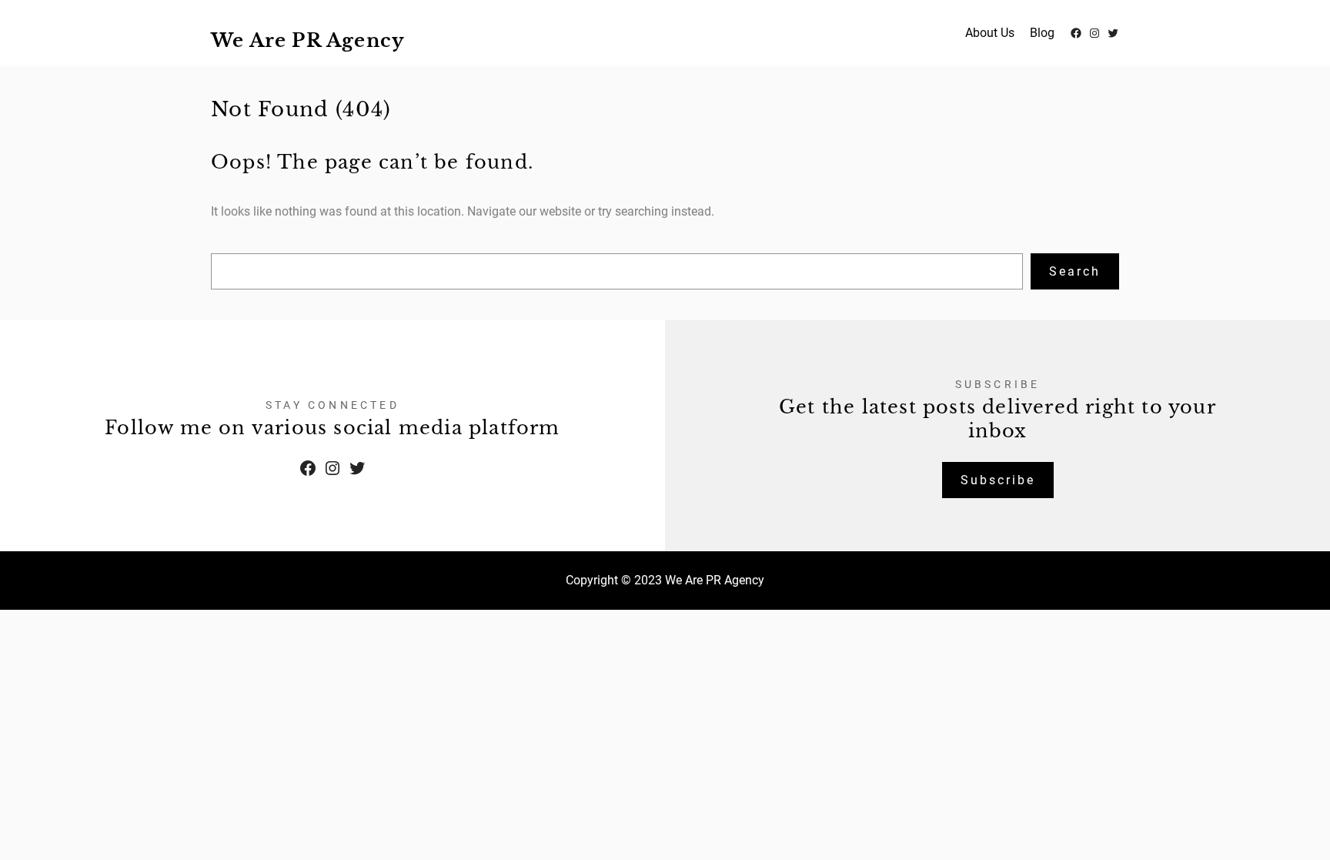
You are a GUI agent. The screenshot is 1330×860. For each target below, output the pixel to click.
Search (1075, 271)
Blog (1042, 32)
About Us (989, 32)
